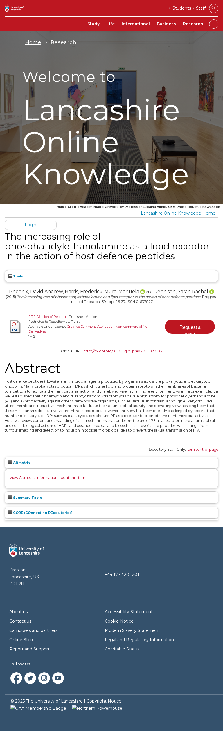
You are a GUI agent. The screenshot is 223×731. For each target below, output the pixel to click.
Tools (17, 276)
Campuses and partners (33, 630)
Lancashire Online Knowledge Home (178, 213)
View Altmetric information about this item (47, 477)
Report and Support (29, 649)
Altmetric (21, 463)
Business (166, 23)
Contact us (20, 621)
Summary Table (27, 497)
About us (18, 611)
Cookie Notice (119, 621)
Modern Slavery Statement (132, 630)
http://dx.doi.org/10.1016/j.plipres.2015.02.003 (122, 351)
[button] (190, 327)
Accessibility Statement (129, 611)
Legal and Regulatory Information (139, 639)
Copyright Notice (104, 701)
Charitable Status (122, 649)
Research (193, 23)
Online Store (22, 639)
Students (181, 8)
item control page (202, 449)
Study (93, 23)
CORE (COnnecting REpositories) (42, 513)
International (136, 23)
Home (33, 42)
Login (30, 224)
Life (111, 23)
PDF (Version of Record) (47, 317)
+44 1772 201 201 (122, 574)
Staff (201, 8)
